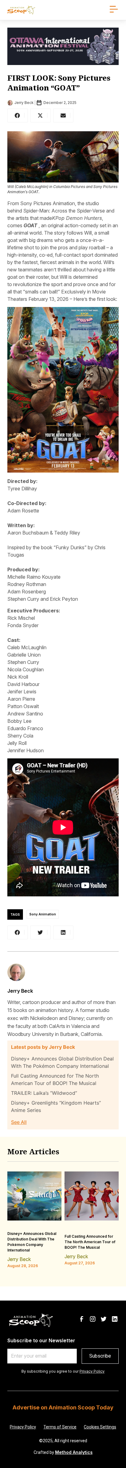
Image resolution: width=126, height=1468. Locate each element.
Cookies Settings (100, 1426)
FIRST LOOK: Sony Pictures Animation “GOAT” (58, 83)
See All (19, 1122)
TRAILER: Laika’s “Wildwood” (44, 1093)
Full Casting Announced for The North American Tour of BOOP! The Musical (90, 1242)
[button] (17, 115)
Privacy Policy (92, 1371)
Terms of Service (59, 1426)
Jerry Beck (20, 991)
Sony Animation (42, 914)
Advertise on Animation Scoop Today (63, 1407)
